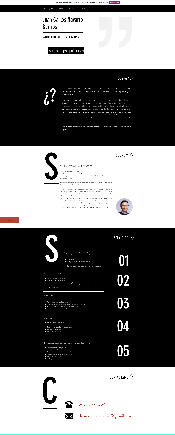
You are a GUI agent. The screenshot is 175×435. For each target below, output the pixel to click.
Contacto (9, 220)
